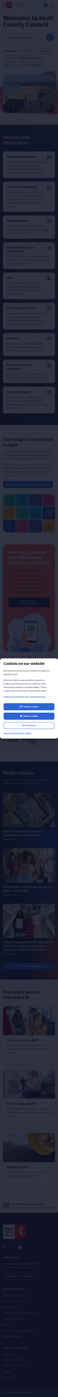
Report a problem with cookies (17, 733)
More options (29, 725)
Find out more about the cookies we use (24, 696)
